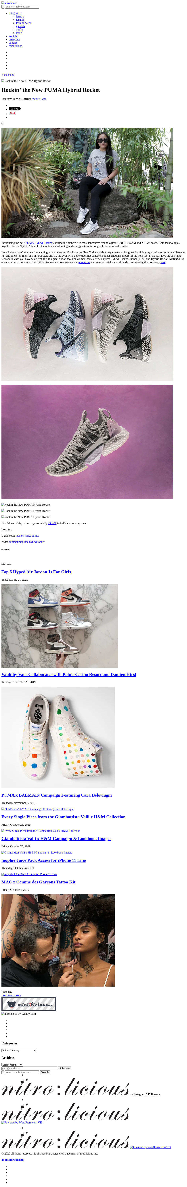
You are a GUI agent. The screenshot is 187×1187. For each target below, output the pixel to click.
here (163, 262)
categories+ (15, 13)
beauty (20, 16)
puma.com (84, 262)
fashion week (23, 22)
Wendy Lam (39, 98)
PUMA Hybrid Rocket (38, 242)
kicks (28, 535)
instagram (14, 39)
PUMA (52, 523)
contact (13, 42)
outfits (19, 29)
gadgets (20, 26)
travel (19, 32)
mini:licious (15, 45)
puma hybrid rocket (33, 541)
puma (19, 541)
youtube (13, 36)
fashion (20, 19)
